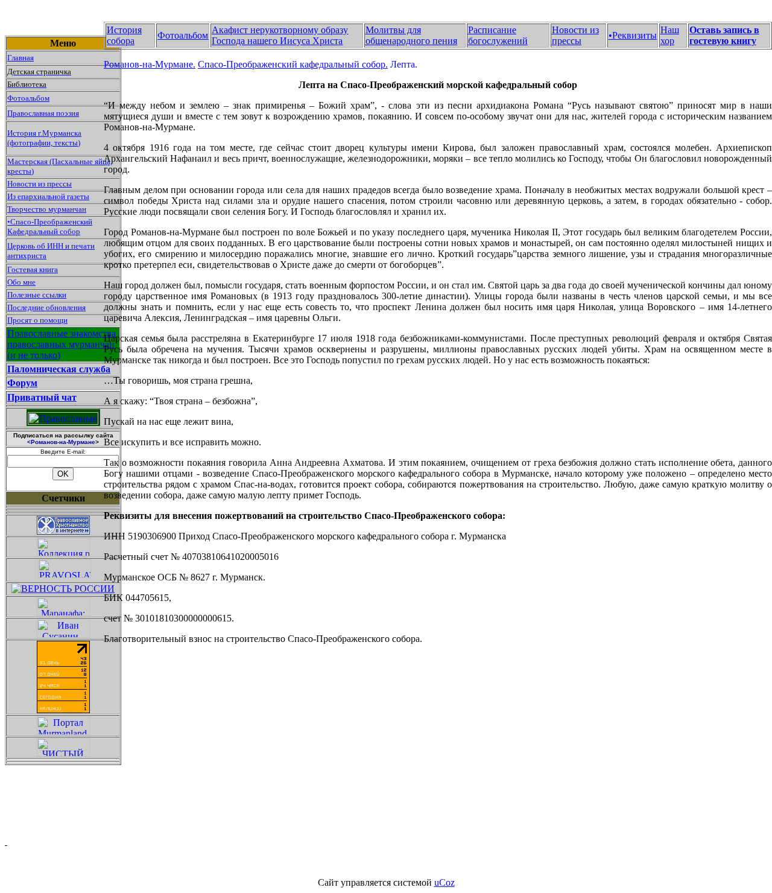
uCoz (444, 882)
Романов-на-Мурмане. (149, 64)
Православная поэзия (43, 113)
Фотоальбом (28, 98)
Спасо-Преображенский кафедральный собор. (293, 64)
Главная (20, 57)
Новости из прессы (39, 183)
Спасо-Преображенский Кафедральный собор (49, 226)
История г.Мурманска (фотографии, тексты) (44, 138)
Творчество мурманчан (46, 209)
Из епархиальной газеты (48, 196)
